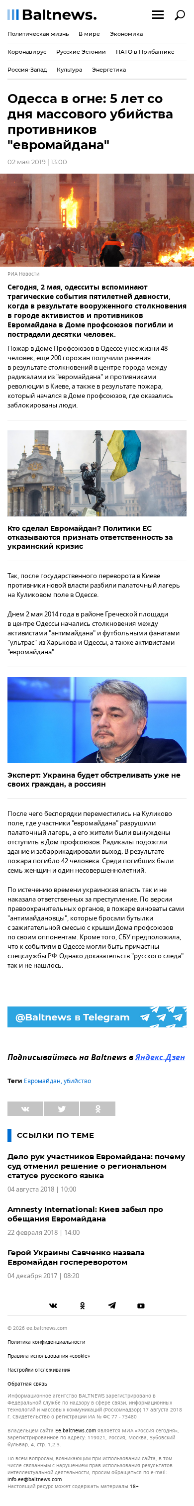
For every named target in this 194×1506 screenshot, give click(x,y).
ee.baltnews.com (75, 1430)
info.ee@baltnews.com (34, 1479)
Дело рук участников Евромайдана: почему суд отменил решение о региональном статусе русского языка (96, 1166)
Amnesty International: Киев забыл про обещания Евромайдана (85, 1214)
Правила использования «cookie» (48, 1356)
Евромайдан (42, 1081)
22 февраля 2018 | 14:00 (43, 1232)
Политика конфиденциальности (46, 1342)
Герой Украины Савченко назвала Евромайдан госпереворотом (76, 1257)
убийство (77, 1081)
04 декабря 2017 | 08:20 (43, 1276)
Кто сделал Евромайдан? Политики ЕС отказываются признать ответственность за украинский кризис (90, 537)
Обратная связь (27, 1384)
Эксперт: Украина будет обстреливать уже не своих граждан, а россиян (94, 780)
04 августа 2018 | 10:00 (41, 1189)
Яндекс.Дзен (160, 1058)
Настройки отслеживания (39, 1370)
